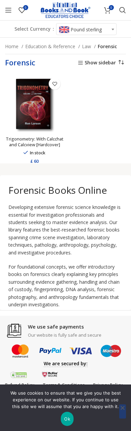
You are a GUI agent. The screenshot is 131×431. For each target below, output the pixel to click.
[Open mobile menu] (8, 10)
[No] (122, 411)
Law (87, 46)
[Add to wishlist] (54, 84)
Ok (67, 419)
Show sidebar (100, 62)
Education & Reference (51, 46)
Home (12, 46)
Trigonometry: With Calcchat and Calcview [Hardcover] (34, 142)
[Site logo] (65, 9)
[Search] (122, 10)
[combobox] (86, 29)
